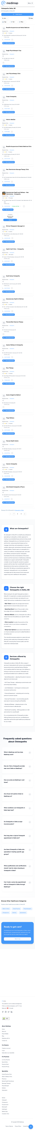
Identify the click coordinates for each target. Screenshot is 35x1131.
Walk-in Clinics (6, 908)
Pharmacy (4, 1079)
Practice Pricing (5, 1066)
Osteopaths (12, 31)
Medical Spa (5, 1111)
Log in (3, 1050)
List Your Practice (6, 1059)
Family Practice (16, 908)
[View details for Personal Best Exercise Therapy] (17, 331)
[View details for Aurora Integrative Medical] (17, 404)
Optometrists (23, 912)
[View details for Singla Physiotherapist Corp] (17, 59)
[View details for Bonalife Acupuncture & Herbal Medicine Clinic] (17, 155)
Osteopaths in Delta (19, 510)
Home (3, 1029)
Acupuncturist (5, 1104)
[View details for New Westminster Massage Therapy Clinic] (17, 178)
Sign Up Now (5, 1062)
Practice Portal (5, 1064)
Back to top (17, 939)
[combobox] (5, 21)
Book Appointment (10, 43)
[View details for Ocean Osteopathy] (17, 105)
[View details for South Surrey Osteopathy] (17, 285)
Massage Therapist (6, 1083)
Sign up (10, 220)
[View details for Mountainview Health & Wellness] (17, 308)
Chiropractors (6, 912)
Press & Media (5, 1033)
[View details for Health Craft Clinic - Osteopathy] (17, 258)
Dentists (14, 912)
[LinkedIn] (11, 1012)
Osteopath (4, 1100)
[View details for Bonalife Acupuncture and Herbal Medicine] (17, 36)
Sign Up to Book (9, 209)
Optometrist (4, 1090)
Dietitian (4, 1088)
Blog (3, 1036)
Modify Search (19, 14)
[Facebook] (3, 1012)
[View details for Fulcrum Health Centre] (17, 450)
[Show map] (30, 1126)
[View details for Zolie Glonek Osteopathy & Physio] (17, 496)
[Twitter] (8, 1012)
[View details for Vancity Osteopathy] (17, 473)
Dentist (3, 1097)
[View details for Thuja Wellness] (17, 427)
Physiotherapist (5, 1085)
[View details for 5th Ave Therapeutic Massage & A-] (17, 235)
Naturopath (4, 1107)
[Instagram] (6, 1012)
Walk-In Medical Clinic (7, 1076)
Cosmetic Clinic (5, 1113)
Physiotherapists (27, 908)
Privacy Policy (18, 1126)
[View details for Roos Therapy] (17, 377)
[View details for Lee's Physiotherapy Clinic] (17, 82)
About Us (4, 1031)
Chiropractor (5, 1102)
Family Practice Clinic (7, 1074)
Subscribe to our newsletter (8, 1053)
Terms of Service (9, 1126)
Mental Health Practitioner (8, 1081)
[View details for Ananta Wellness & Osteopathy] (17, 354)
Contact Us (4, 1040)
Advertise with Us (6, 1038)
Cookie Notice (26, 1126)
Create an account (6, 1048)
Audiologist (4, 1109)
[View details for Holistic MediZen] (17, 128)
